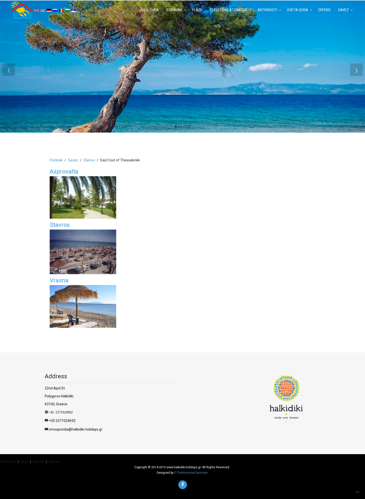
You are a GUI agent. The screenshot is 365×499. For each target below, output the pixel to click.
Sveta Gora (297, 10)
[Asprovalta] (83, 197)
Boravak (174, 10)
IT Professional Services (191, 472)
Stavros (60, 224)
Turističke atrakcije (229, 10)
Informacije (8, 462)
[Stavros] (83, 252)
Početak (56, 160)
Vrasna (59, 280)
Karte (24, 462)
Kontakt (38, 462)
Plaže (197, 10)
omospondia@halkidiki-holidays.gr (75, 429)
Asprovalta (64, 171)
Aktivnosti (267, 10)
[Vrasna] (83, 306)
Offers (324, 10)
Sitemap (54, 462)
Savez (343, 10)
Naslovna (150, 10)
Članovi (89, 160)
